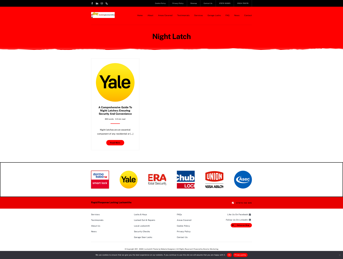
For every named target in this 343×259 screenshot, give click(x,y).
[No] (339, 255)
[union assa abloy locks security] (214, 171)
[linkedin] (97, 3)
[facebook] (92, 3)
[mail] (102, 3)
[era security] (157, 171)
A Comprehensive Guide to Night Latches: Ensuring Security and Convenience (115, 110)
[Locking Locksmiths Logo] (103, 13)
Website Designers (168, 249)
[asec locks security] (243, 171)
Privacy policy (240, 255)
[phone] (107, 3)
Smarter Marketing (210, 249)
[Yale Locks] (128, 171)
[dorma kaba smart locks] (100, 172)
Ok (229, 255)
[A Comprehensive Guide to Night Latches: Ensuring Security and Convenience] (115, 65)
